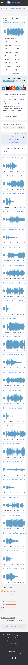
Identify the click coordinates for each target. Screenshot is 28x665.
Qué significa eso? (14, 142)
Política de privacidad (14, 638)
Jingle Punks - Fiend (9, 318)
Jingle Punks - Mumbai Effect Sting (14, 229)
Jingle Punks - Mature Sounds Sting (14, 479)
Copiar (20, 127)
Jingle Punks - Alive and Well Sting (14, 301)
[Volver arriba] (14, 659)
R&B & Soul (6, 101)
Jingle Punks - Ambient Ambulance (14, 176)
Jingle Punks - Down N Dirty (11, 336)
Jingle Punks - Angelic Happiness (13, 372)
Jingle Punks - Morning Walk (12, 390)
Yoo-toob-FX (22, 73)
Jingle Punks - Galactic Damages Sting (15, 193)
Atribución (11, 139)
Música (21, 99)
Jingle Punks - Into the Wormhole (13, 461)
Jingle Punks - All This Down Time (13, 265)
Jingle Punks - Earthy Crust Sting (13, 551)
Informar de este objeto (21, 133)
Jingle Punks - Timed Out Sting (12, 354)
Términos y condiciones (18, 635)
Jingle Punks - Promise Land (12, 247)
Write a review (10, 595)
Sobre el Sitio (6, 635)
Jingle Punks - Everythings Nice (13, 426)
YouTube (15, 644)
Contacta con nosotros (15, 641)
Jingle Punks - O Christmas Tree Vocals (15, 211)
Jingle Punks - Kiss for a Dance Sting (14, 533)
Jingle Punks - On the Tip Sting (12, 408)
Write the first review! (15, 626)
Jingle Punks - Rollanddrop (11, 444)
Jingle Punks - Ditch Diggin (11, 515)
